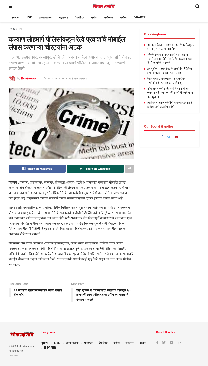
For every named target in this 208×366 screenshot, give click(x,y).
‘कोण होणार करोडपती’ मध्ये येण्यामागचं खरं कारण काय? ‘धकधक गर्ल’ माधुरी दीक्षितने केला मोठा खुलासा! (170, 92)
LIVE (29, 17)
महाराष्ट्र (63, 17)
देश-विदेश (79, 17)
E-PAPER (139, 17)
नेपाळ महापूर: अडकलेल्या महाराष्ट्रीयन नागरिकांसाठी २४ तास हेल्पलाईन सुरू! (166, 80)
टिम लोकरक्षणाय (28, 78)
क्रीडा (94, 17)
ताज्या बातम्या (45, 17)
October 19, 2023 (54, 78)
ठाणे (20, 28)
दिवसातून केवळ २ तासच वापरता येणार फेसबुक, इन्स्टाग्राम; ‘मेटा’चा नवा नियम (170, 46)
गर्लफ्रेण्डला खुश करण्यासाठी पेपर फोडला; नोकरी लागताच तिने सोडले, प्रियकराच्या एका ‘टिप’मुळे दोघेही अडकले (169, 58)
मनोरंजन (108, 17)
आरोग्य (123, 17)
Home (12, 28)
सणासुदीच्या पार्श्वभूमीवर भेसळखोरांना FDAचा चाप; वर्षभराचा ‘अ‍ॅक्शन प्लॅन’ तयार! (169, 70)
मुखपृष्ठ (15, 17)
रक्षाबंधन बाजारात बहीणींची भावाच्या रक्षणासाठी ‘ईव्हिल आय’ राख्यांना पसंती (169, 104)
